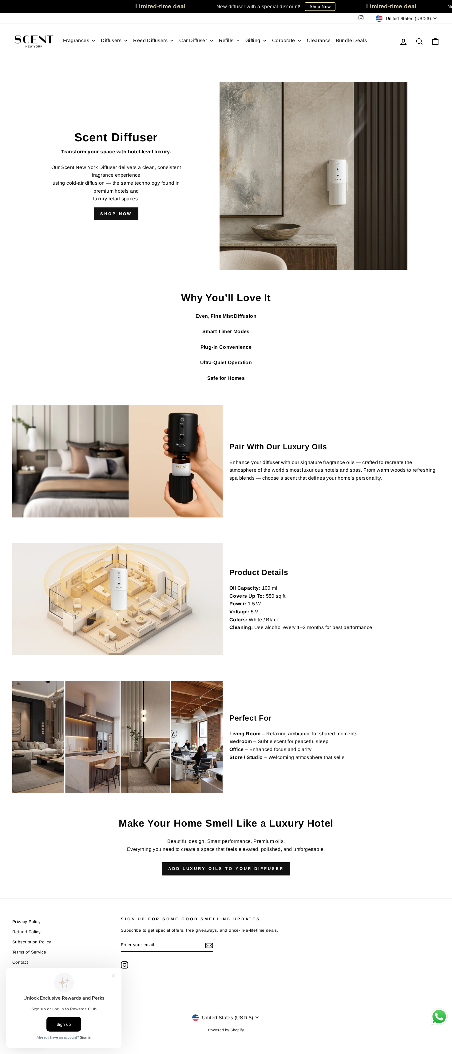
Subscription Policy (31, 942)
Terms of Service (29, 952)
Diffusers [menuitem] (111, 40)
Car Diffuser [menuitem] (193, 40)
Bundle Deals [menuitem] (351, 40)
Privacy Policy (26, 921)
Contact (20, 962)
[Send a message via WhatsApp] (439, 1016)
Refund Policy (26, 932)
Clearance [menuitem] (319, 40)
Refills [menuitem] (226, 40)
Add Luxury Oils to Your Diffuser (226, 868)
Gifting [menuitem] (252, 40)
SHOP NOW (116, 213)
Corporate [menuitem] (283, 40)
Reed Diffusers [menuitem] (150, 40)
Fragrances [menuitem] (76, 40)
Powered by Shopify (226, 1030)
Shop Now (320, 6)
